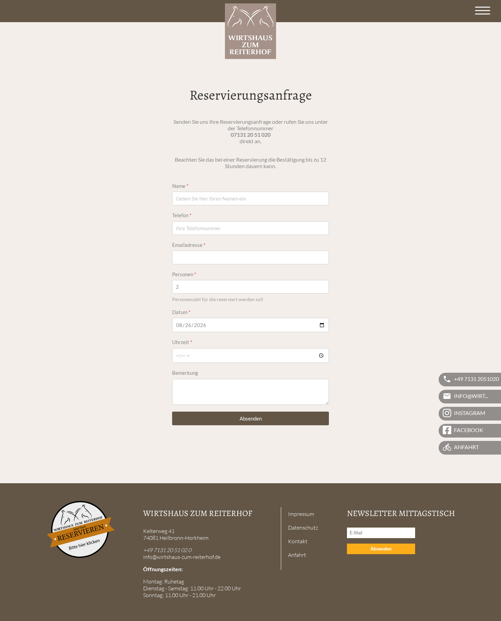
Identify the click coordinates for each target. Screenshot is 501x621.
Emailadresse (189, 245)
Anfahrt (297, 554)
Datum (181, 312)
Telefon (182, 215)
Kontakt (297, 541)
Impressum (301, 514)
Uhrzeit (182, 342)
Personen (184, 274)
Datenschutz (303, 527)
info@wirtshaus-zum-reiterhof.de (182, 556)
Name (180, 186)
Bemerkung (185, 373)
